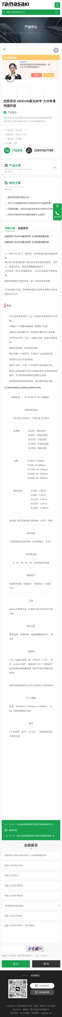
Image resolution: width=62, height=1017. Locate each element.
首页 (21, 33)
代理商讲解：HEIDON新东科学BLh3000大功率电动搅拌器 (32, 209)
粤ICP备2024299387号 (39, 1009)
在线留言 (23, 228)
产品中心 (31, 33)
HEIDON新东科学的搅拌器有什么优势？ (26, 214)
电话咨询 (57, 217)
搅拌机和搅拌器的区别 (18, 197)
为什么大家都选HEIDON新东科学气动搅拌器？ (30, 203)
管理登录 (35, 1013)
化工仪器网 (24, 1013)
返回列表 (13, 830)
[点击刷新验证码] (35, 949)
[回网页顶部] (57, 206)
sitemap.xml (46, 1013)
